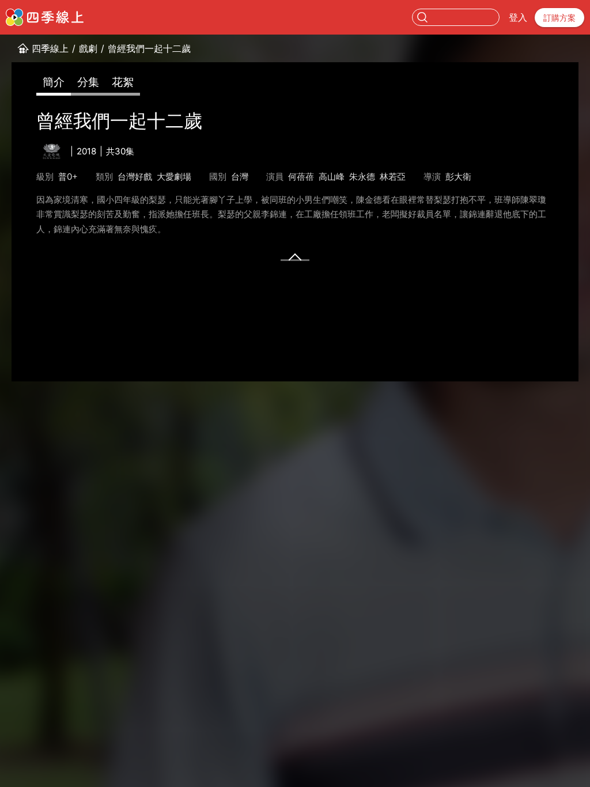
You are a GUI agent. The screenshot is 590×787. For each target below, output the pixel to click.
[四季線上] (45, 17)
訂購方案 (559, 17)
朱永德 (362, 176)
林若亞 (393, 176)
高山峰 (332, 176)
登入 (518, 17)
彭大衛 (458, 176)
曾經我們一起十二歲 (149, 48)
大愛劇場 (174, 176)
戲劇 (88, 48)
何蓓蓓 (301, 176)
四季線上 (50, 48)
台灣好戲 (135, 176)
